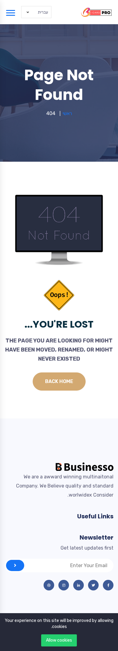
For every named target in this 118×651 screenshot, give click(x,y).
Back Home (59, 381)
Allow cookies (59, 640)
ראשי (67, 113)
